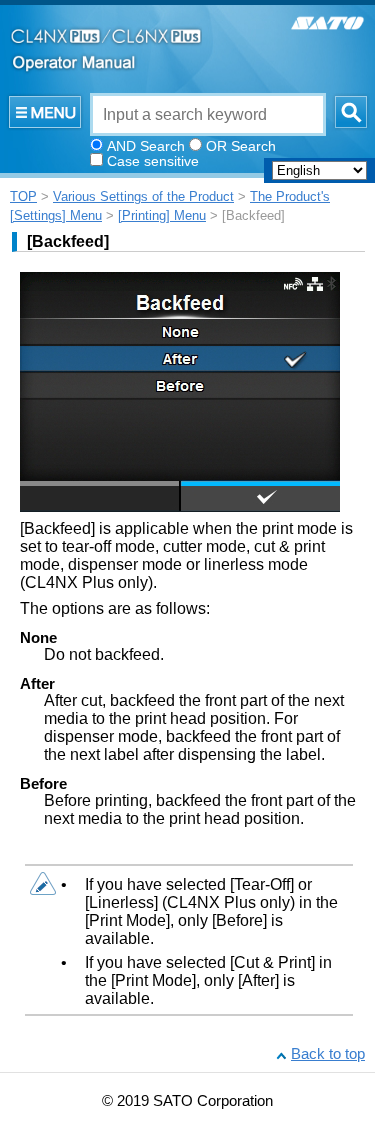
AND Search (146, 146)
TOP (23, 196)
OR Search (241, 146)
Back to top (328, 1054)
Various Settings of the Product (143, 196)
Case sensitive (153, 161)
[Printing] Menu (162, 215)
